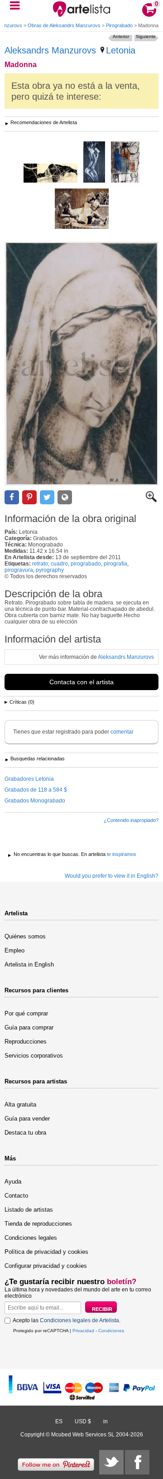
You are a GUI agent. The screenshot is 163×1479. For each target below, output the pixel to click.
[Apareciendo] (50, 173)
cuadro (59, 564)
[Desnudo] (94, 162)
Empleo (14, 950)
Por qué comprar (26, 1013)
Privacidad (83, 1330)
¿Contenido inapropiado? (131, 820)
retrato (40, 564)
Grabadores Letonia (29, 779)
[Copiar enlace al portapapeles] (65, 497)
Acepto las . (66, 1320)
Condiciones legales (31, 1237)
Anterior (121, 36)
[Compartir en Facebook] (12, 497)
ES (58, 1421)
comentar (122, 732)
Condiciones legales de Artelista (79, 1320)
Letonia (120, 50)
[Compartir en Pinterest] (29, 497)
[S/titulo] (125, 162)
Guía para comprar (29, 1027)
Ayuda (13, 1181)
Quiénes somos (25, 936)
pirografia (115, 564)
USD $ (83, 1421)
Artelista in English (29, 964)
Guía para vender (27, 1118)
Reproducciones (26, 1041)
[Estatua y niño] (82, 209)
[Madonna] (81, 363)
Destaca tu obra (25, 1132)
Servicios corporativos (34, 1055)
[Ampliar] (151, 500)
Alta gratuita (20, 1104)
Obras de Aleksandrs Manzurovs (64, 25)
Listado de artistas (29, 1209)
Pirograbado (119, 25)
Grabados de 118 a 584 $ (36, 790)
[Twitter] (111, 1462)
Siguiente (146, 36)
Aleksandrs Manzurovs (50, 50)
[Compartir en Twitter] (47, 497)
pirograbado (86, 564)
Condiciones (111, 1330)
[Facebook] (137, 1462)
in (105, 1421)
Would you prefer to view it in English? (111, 876)
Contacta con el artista (81, 682)
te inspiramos (121, 854)
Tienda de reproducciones (38, 1223)
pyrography (50, 570)
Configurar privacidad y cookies (46, 1265)
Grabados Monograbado (35, 801)
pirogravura (19, 570)
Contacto (16, 1195)
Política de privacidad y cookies (46, 1251)
